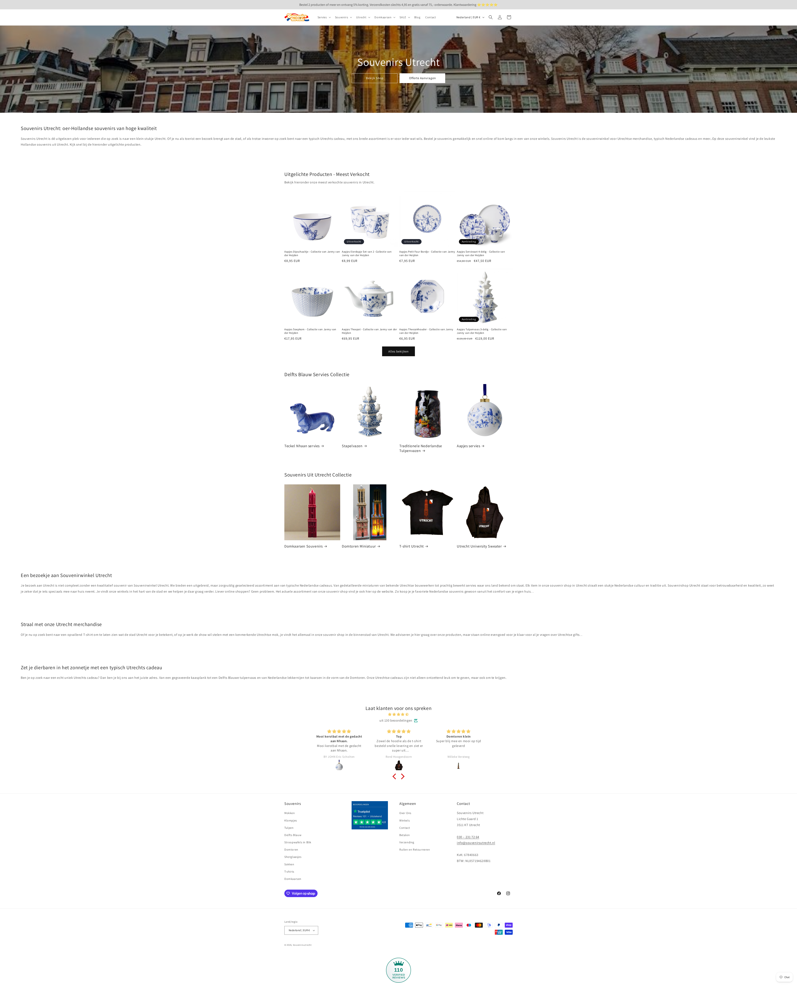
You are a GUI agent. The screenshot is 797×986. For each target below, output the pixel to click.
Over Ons (405, 813)
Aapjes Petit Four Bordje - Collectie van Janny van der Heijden (427, 253)
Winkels (404, 820)
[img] (398, 714)
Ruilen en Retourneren (414, 849)
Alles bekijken (398, 351)
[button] (323, 17)
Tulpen (289, 828)
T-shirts (289, 871)
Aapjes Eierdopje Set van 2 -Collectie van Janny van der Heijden (367, 253)
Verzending (406, 842)
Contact (404, 828)
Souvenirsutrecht (302, 944)
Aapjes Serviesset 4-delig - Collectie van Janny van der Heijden (481, 253)
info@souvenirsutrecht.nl (476, 843)
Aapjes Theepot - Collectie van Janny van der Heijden (369, 331)
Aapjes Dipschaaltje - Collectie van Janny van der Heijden (312, 253)
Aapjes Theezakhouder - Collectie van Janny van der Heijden (426, 331)
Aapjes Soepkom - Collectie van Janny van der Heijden (310, 331)
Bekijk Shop (374, 78)
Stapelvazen (352, 445)
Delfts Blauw (292, 835)
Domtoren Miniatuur (359, 546)
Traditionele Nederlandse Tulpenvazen (420, 448)
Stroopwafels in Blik (297, 842)
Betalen (404, 835)
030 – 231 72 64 (468, 837)
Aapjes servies (468, 445)
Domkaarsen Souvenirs (303, 546)
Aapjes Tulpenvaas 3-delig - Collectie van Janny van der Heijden (482, 331)
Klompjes (290, 820)
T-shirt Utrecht (411, 546)
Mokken (289, 813)
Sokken (289, 864)
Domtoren (291, 849)
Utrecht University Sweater (479, 546)
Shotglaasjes (292, 857)
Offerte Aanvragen (422, 78)
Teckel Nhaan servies (302, 445)
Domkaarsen (292, 879)
